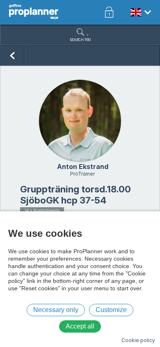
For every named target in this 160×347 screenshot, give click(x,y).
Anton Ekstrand (82, 166)
